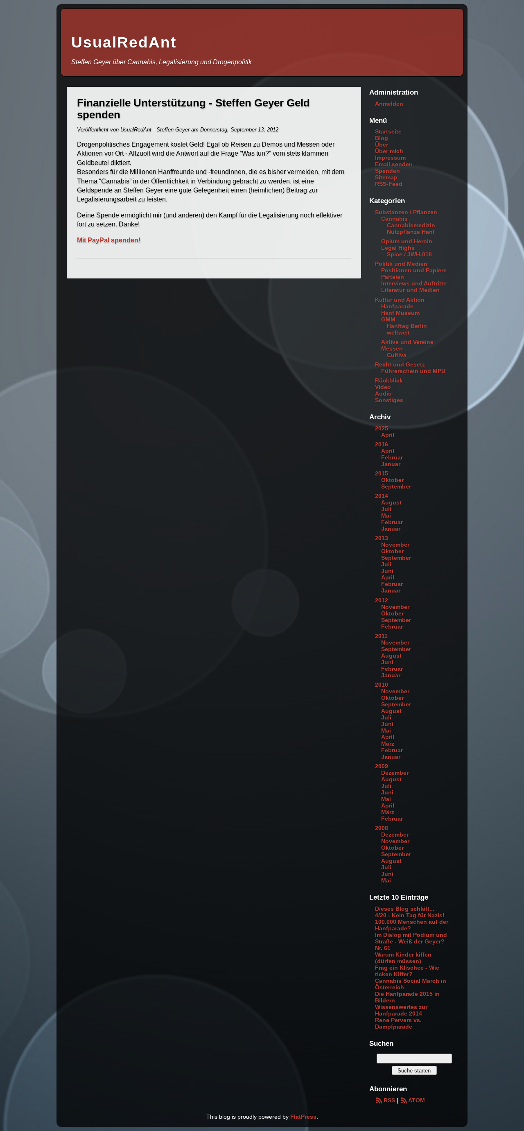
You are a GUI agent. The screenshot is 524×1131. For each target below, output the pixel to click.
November (395, 544)
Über (381, 144)
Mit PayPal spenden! (108, 240)
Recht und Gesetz (400, 364)
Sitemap (386, 177)
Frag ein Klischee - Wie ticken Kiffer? (407, 970)
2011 (381, 636)
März (387, 743)
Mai (386, 515)
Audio (383, 393)
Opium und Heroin (406, 241)
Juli (386, 509)
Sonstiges (389, 400)
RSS (389, 1100)
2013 (381, 538)
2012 (381, 600)
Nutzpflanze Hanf (411, 231)
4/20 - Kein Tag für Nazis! (410, 915)
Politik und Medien (401, 263)
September (396, 486)
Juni (387, 571)
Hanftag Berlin (407, 326)
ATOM (416, 1100)
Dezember (395, 772)
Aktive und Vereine (407, 342)
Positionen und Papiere (414, 270)
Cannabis (394, 218)
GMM (388, 319)
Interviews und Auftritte (414, 283)
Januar (390, 464)
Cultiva (397, 355)
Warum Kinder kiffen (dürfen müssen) (403, 957)
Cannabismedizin (411, 225)
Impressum (390, 157)
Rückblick (389, 380)
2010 (381, 684)
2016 (381, 444)
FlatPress (303, 1116)
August (391, 502)
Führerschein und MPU (413, 371)
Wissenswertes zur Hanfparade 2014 (401, 1010)
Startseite (388, 131)
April (387, 435)
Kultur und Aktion (400, 299)
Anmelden (389, 103)
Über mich (389, 151)
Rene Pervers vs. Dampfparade (398, 1023)
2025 (381, 428)
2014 (381, 496)
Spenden (387, 170)
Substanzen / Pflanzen (406, 212)
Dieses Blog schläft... (404, 908)
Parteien (392, 277)
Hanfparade (397, 306)
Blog (381, 138)
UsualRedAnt (123, 42)
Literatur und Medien (410, 290)
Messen (392, 348)
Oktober (392, 480)
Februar (392, 457)
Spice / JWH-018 (409, 254)
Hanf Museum (400, 313)
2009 (381, 766)
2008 (381, 828)
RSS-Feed (388, 184)
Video (383, 387)
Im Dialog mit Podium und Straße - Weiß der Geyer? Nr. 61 (411, 941)
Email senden (394, 164)
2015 (381, 473)
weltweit (398, 332)
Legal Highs (398, 247)
